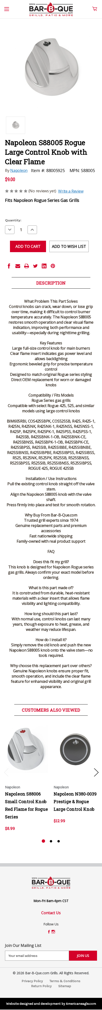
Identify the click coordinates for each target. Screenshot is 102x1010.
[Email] (17, 266)
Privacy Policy (32, 981)
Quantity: (13, 220)
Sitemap (64, 986)
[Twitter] (35, 266)
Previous (6, 772)
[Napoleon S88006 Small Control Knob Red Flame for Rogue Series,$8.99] (27, 749)
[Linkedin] (44, 266)
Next (96, 772)
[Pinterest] (53, 266)
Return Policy (41, 986)
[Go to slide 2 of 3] (51, 841)
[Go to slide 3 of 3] (58, 841)
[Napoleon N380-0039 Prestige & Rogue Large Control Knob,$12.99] (75, 749)
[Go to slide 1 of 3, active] (43, 841)
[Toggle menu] (9, 11)
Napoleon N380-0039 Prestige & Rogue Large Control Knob (75, 801)
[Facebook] (9, 266)
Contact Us (51, 912)
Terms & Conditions (65, 981)
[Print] (26, 266)
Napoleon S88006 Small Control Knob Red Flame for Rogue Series (26, 805)
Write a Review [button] (70, 191)
